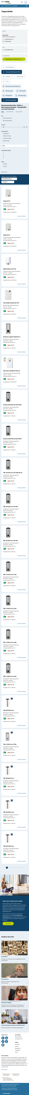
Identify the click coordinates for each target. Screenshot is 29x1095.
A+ (3, 155)
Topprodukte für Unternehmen (12, 59)
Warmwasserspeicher (7, 120)
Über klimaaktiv (18, 1037)
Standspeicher (6, 133)
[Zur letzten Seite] (22, 868)
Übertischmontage (7, 136)
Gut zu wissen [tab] (19, 111)
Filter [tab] (2, 111)
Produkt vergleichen (21, 216)
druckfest (5, 164)
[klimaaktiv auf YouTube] (2, 1044)
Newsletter (17, 1044)
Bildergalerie (17, 1048)
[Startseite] (5, 2)
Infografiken (17, 1050)
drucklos (5, 166)
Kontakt (15, 1089)
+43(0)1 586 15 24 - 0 (9, 39)
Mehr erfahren (4, 1069)
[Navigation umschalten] (26, 2)
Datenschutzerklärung (12, 1088)
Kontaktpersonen (18, 1039)
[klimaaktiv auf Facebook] (2, 1041)
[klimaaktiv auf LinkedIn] (6, 1038)
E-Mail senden (8, 41)
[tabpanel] (14, 144)
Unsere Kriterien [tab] (10, 111)
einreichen (8, 923)
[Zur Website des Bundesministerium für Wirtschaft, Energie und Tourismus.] (15, 1074)
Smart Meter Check (9, 49)
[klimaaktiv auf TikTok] (6, 1041)
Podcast (16, 1046)
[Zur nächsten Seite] (20, 868)
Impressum (3, 1088)
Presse (16, 1052)
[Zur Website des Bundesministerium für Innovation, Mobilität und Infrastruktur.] (6, 1074)
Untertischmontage (7, 138)
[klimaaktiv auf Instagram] (2, 1038)
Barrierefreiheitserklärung (7, 1089)
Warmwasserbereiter (7, 118)
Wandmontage (6, 140)
